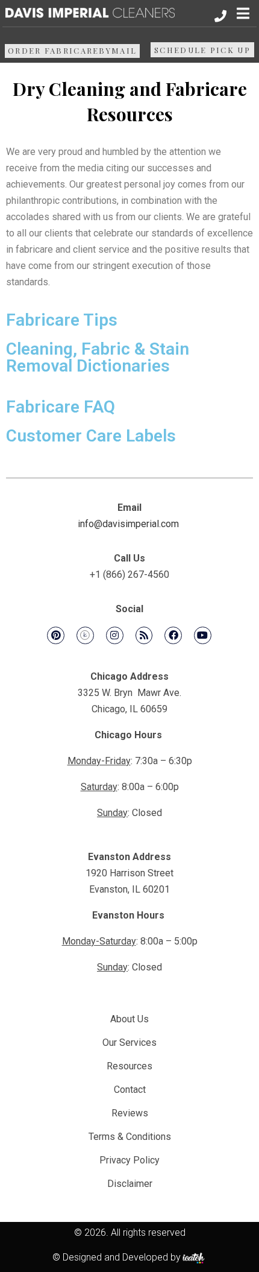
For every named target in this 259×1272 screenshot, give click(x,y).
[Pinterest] (55, 635)
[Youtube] (202, 635)
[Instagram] (114, 635)
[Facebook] (173, 635)
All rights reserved (148, 1232)
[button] (243, 13)
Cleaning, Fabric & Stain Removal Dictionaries (97, 357)
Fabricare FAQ (60, 407)
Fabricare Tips (61, 320)
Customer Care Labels (91, 436)
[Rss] (144, 635)
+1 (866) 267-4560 (129, 574)
